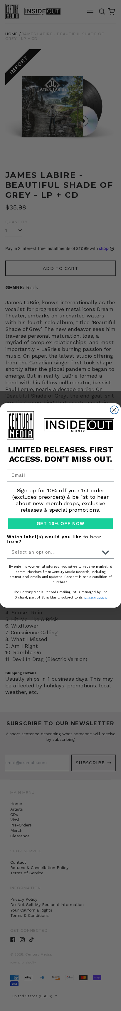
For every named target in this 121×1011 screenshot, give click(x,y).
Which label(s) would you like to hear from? (54, 539)
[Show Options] (105, 552)
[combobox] (55, 552)
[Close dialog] (114, 410)
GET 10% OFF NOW (61, 524)
